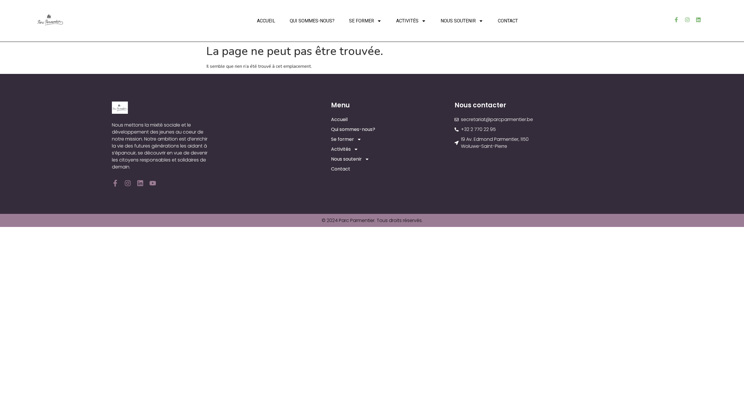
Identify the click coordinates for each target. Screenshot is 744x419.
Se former (361, 21)
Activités (407, 21)
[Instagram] (687, 19)
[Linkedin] (698, 19)
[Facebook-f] (676, 19)
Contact (508, 21)
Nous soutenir (458, 21)
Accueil (266, 21)
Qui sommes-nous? (312, 21)
